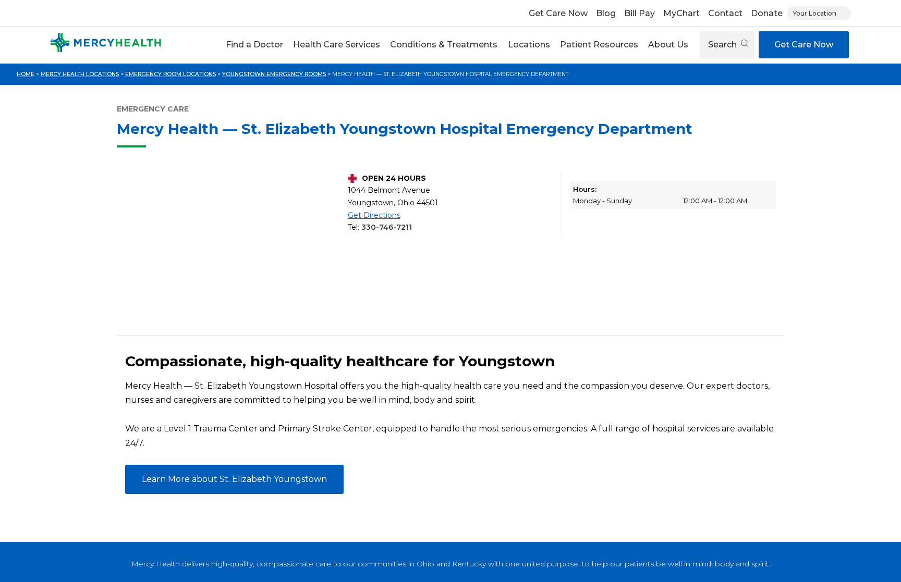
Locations (529, 44)
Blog (606, 13)
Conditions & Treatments (443, 44)
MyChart (681, 13)
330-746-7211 (386, 227)
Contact (725, 13)
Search (723, 44)
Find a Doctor (254, 44)
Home (25, 74)
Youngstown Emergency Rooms (274, 74)
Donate (767, 13)
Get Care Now (558, 13)
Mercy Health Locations (80, 74)
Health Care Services (336, 44)
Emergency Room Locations (170, 74)
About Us (668, 44)
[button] (254, 45)
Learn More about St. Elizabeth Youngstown (234, 479)
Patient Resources (599, 44)
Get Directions (374, 215)
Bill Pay (639, 13)
